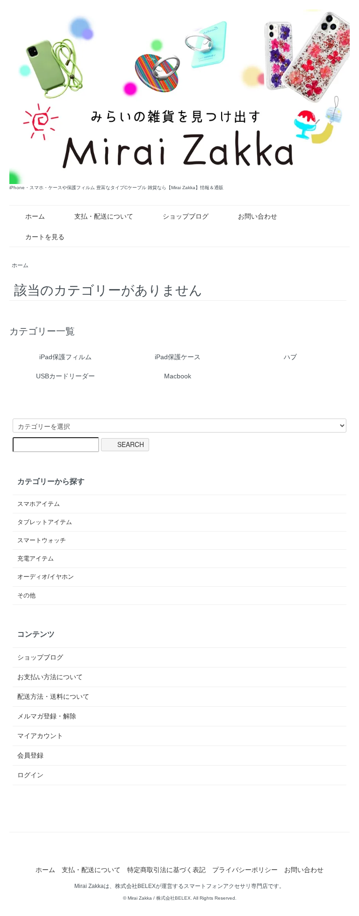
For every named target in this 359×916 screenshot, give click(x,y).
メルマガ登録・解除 (46, 716)
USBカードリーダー (65, 376)
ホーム (35, 216)
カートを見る (45, 237)
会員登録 (30, 755)
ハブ (290, 357)
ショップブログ (185, 216)
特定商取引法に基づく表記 (166, 869)
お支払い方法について (50, 677)
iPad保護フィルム (65, 357)
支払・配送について (103, 216)
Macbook (177, 376)
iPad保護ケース (178, 357)
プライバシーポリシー (245, 869)
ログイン (30, 775)
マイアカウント (40, 735)
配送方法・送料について (53, 696)
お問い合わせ (257, 216)
